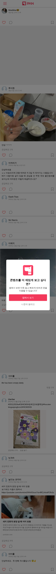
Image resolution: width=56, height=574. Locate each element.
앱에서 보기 (28, 298)
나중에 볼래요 (28, 304)
